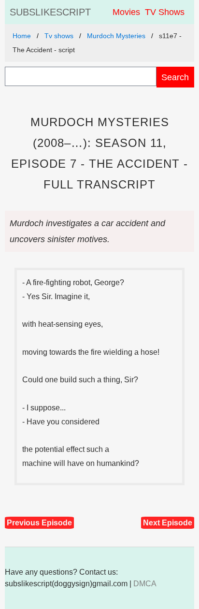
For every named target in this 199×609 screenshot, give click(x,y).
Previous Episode (39, 523)
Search (175, 77)
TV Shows (165, 12)
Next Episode (167, 523)
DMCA (144, 584)
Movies (126, 12)
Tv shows (58, 36)
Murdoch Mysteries (116, 36)
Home (22, 36)
